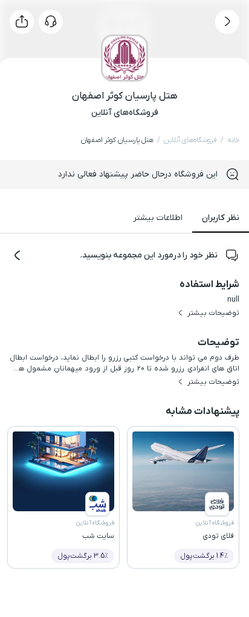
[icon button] (227, 22)
